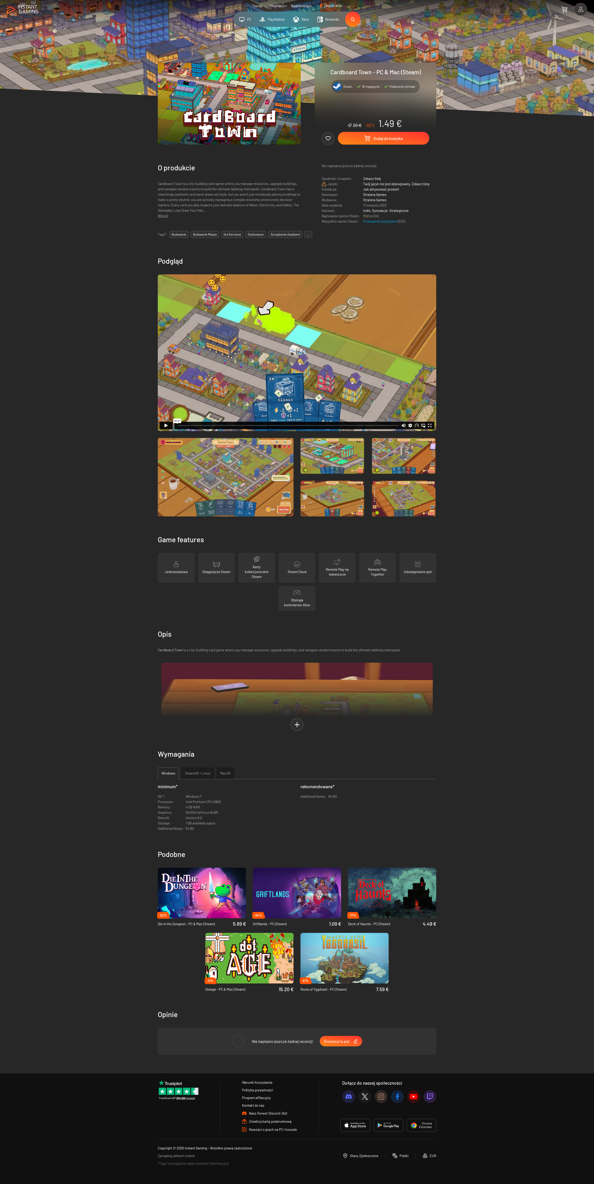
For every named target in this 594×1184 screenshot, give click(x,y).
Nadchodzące (301, 6)
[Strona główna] (22, 9)
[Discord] (348, 1096)
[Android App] (388, 1125)
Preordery (276, 6)
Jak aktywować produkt (381, 189)
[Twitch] (429, 1096)
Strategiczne (399, 210)
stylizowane (256, 234)
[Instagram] (381, 1096)
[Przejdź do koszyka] (564, 9)
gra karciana (232, 234)
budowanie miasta (205, 234)
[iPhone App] (355, 1125)
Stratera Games (374, 194)
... (308, 234)
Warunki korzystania (257, 1082)
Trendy (257, 6)
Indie (367, 210)
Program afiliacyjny (256, 1098)
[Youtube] (413, 1096)
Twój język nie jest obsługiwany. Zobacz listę (396, 184)
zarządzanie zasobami (285, 234)
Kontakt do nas (253, 1105)
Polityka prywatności (257, 1090)
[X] (364, 1096)
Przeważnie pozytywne (380, 221)
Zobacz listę (372, 178)
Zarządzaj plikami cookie (176, 1156)
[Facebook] (397, 1096)
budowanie (179, 234)
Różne (368, 216)
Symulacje (380, 210)
